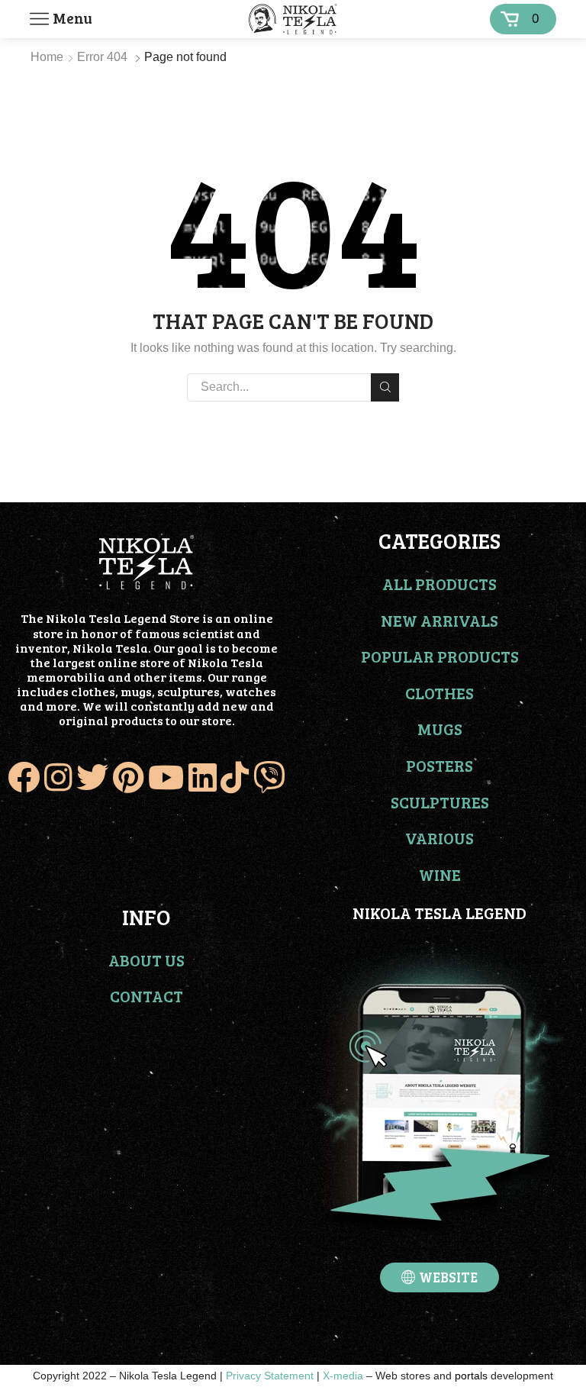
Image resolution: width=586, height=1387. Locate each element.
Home (47, 56)
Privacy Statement (270, 1375)
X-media (343, 1375)
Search (385, 387)
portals (471, 1375)
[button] (439, 1277)
